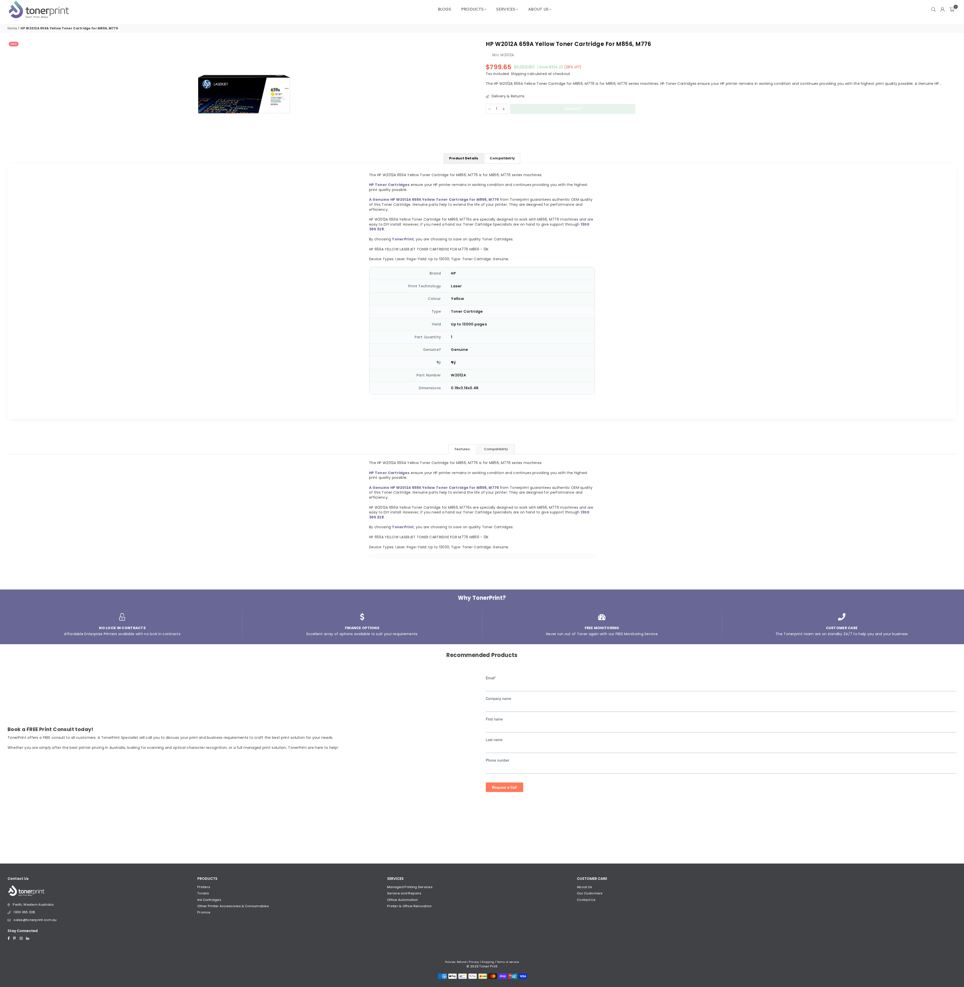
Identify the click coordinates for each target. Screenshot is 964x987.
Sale (14, 44)
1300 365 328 (24, 912)
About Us (538, 9)
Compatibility (502, 158)
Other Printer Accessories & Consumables (233, 906)
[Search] (933, 9)
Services (505, 9)
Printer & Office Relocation (409, 906)
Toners (203, 893)
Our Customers (590, 893)
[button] (951, 9)
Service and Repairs (404, 893)
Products (472, 9)
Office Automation (402, 899)
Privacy (474, 962)
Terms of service (508, 962)
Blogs (444, 9)
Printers (203, 887)
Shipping (518, 73)
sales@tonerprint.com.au (35, 919)
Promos (204, 912)
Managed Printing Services (410, 887)
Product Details (463, 158)
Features (462, 449)
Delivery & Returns (507, 96)
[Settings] (942, 9)
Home (12, 28)
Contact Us (586, 899)
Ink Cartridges (209, 899)
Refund (462, 962)
